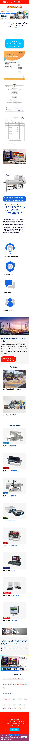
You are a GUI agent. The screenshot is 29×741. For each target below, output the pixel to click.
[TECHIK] (14, 182)
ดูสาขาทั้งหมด (14, 729)
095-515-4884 (8, 360)
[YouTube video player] (14, 663)
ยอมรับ (23, 737)
